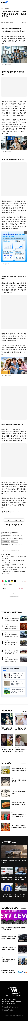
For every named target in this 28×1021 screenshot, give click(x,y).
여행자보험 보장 (18, 535)
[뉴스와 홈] (4, 2)
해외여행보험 (6, 532)
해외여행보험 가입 (7, 535)
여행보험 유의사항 (17, 544)
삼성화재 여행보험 (18, 538)
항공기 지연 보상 (7, 538)
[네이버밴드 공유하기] (18, 524)
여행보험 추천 (6, 541)
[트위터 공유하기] (12, 524)
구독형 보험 (15, 541)
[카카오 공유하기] (6, 524)
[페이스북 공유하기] (9, 524)
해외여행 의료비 (6, 544)
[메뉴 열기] (26, 2)
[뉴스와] (14, 990)
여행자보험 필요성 (16, 532)
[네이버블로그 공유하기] (15, 524)
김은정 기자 (24, 22)
